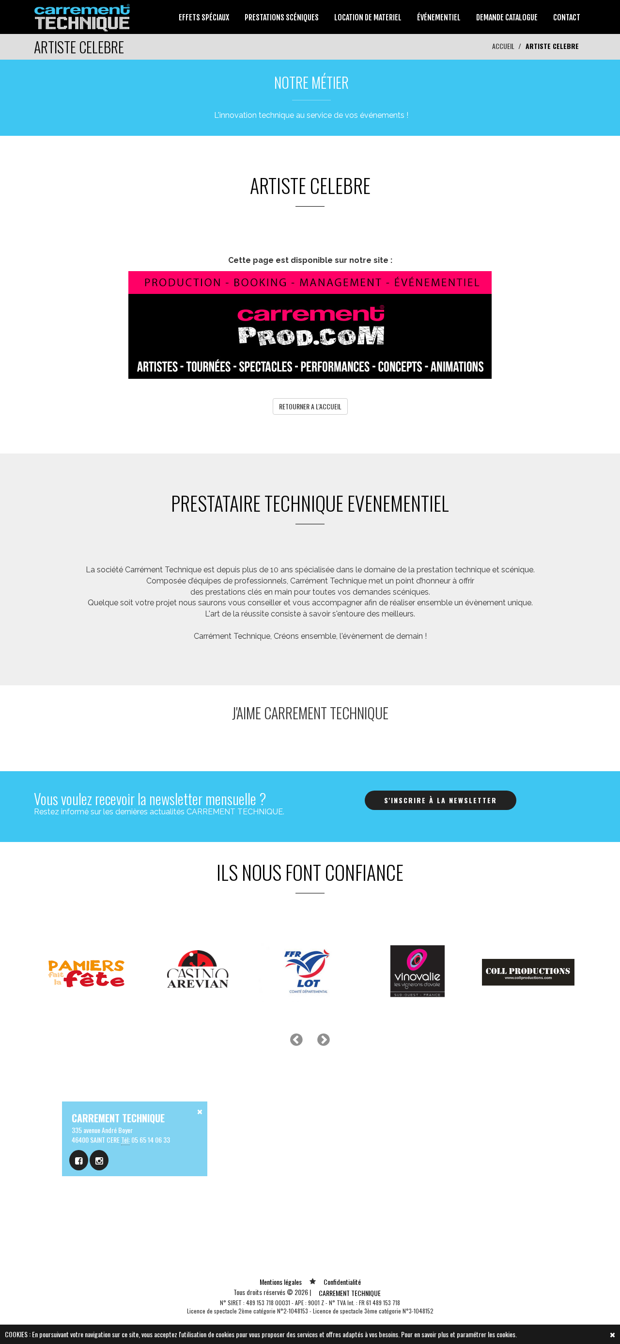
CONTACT (566, 17)
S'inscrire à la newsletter (440, 800)
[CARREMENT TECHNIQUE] (82, 16)
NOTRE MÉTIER (311, 82)
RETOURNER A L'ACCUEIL (310, 406)
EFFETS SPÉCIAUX (204, 17)
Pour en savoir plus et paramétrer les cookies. (459, 1334)
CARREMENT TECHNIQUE (350, 1293)
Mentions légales (281, 1282)
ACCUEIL (503, 46)
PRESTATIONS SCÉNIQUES (282, 17)
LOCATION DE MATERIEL (368, 17)
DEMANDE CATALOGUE (507, 17)
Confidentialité (342, 1282)
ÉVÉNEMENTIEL (439, 17)
